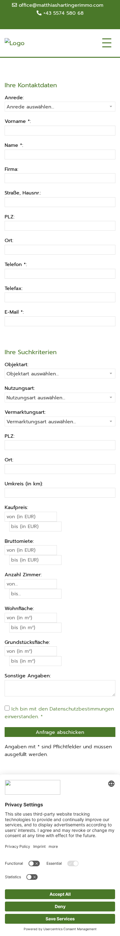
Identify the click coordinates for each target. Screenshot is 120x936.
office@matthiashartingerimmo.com (60, 5)
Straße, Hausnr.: (23, 193)
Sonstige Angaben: (28, 675)
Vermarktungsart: (25, 412)
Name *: (14, 145)
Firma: (11, 169)
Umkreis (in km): (24, 484)
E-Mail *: (14, 312)
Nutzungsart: (20, 388)
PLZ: (9, 217)
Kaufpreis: (16, 507)
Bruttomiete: (19, 541)
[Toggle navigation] (106, 43)
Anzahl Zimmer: (23, 574)
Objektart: (16, 364)
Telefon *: (16, 264)
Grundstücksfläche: (27, 642)
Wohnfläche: (19, 608)
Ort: (9, 240)
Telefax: (13, 288)
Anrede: (14, 97)
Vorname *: (18, 121)
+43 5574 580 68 (63, 13)
